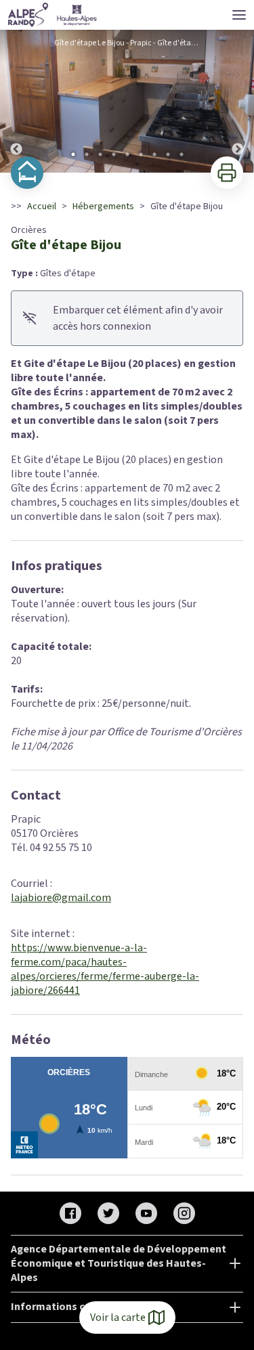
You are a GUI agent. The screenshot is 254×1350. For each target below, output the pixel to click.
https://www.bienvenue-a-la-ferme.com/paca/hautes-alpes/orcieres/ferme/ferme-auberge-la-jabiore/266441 (105, 969)
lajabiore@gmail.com (61, 897)
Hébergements (103, 206)
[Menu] (239, 15)
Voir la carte (118, 1317)
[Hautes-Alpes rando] (53, 15)
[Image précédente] (16, 101)
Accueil (41, 206)
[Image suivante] (237, 101)
